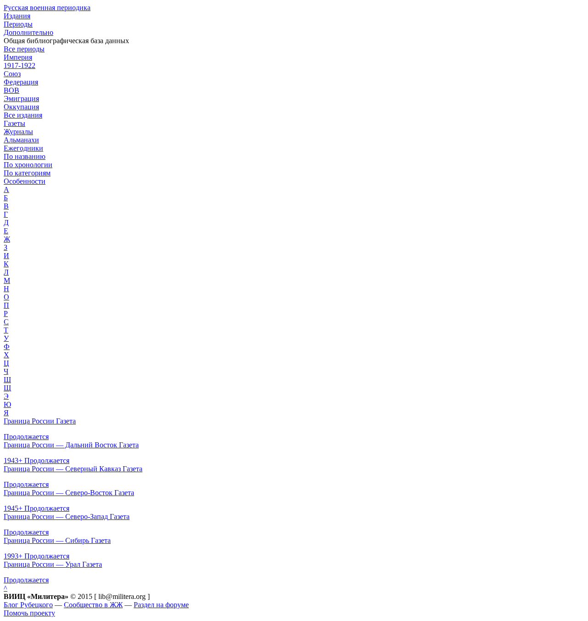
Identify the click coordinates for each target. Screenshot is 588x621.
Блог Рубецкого (28, 605)
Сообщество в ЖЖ (93, 605)
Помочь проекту (29, 613)
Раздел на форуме (161, 605)
